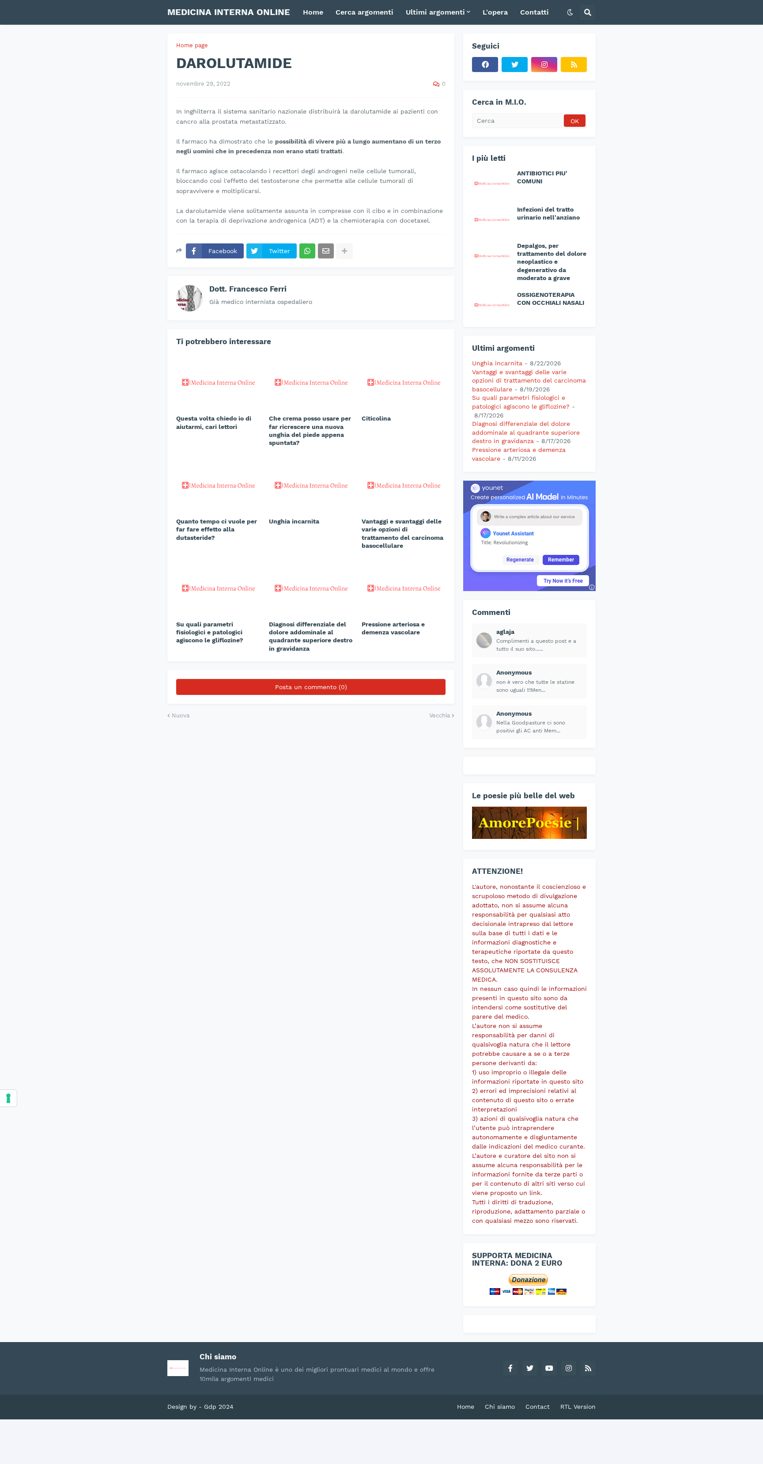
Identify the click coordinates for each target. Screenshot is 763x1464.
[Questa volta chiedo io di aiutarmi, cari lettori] (218, 381)
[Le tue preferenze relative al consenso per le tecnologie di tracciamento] (8, 1098)
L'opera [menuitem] (495, 12)
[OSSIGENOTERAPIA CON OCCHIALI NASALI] (492, 304)
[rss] (574, 64)
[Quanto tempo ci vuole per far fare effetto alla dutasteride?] (218, 484)
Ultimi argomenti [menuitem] (435, 12)
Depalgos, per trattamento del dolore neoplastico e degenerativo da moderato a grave (551, 261)
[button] (570, 12)
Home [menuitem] (313, 12)
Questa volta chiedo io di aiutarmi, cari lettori (213, 422)
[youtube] (549, 1368)
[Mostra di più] (344, 250)
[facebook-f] (510, 1368)
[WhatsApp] (307, 250)
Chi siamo (500, 1406)
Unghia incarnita (294, 521)
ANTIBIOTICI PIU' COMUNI (542, 177)
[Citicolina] (404, 381)
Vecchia (439, 715)
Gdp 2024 (219, 1406)
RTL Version (578, 1406)
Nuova (180, 715)
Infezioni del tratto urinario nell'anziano (548, 213)
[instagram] (544, 64)
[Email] (326, 250)
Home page (192, 45)
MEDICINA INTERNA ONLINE (228, 12)
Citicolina (376, 418)
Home (465, 1406)
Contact (537, 1406)
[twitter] (515, 64)
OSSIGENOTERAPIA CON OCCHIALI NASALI (550, 298)
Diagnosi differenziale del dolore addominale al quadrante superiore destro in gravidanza (310, 636)
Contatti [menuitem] (534, 12)
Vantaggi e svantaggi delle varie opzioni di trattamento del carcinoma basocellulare (402, 533)
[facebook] (485, 64)
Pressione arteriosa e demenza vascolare (393, 628)
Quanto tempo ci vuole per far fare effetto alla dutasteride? (216, 529)
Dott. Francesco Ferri (248, 288)
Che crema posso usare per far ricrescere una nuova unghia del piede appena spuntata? (310, 430)
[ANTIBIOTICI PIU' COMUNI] (492, 183)
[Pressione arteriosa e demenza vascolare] (404, 587)
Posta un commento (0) (311, 686)
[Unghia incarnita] (311, 484)
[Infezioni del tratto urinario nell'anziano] (492, 219)
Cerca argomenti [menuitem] (364, 12)
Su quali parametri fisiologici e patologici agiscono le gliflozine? (209, 632)
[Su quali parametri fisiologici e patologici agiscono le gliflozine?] (218, 587)
